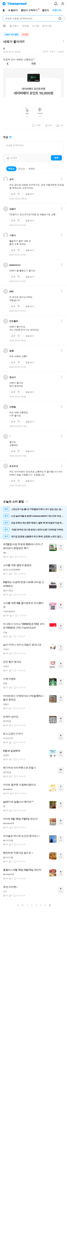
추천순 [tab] (11, 168)
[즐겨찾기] (27, 501)
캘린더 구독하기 (29, 10)
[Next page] (50, 905)
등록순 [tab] (32, 168)
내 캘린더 (13, 10)
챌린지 (45, 10)
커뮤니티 (57, 10)
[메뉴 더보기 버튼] (4, 26)
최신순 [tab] (21, 168)
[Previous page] (18, 905)
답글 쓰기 (30, 194)
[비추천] (19, 194)
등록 (56, 157)
